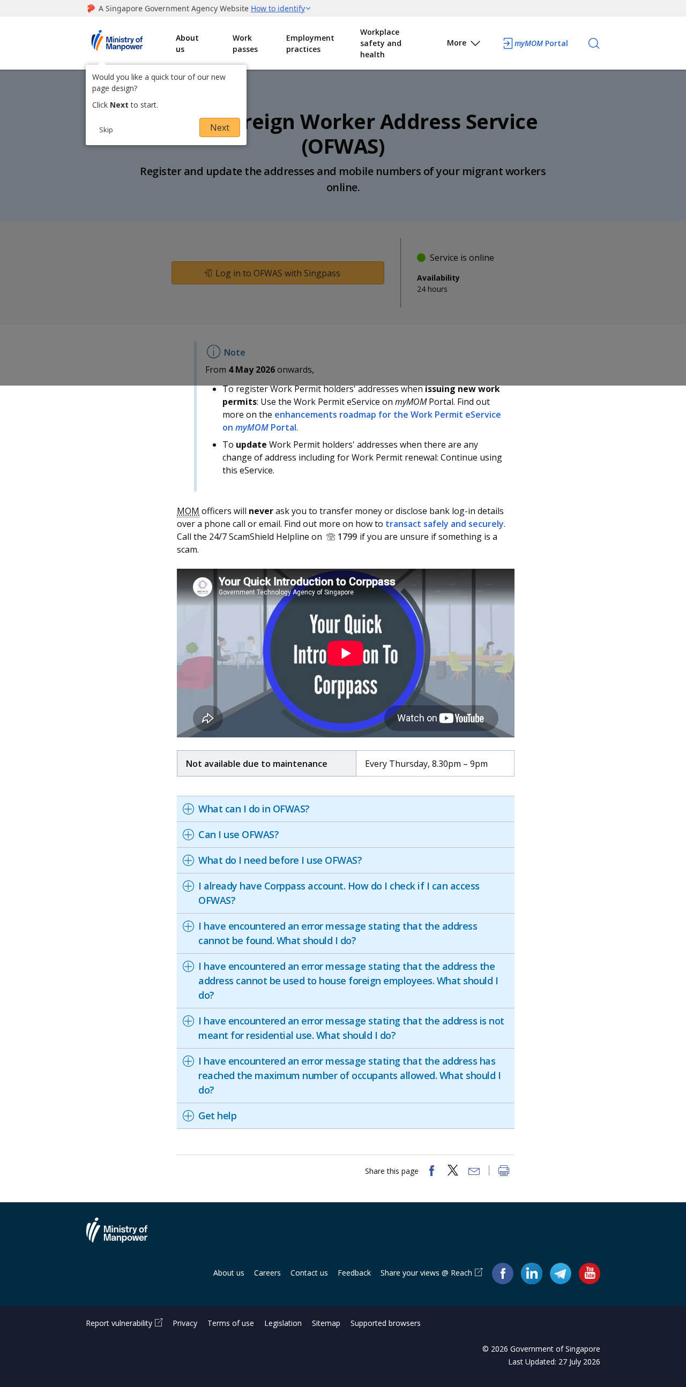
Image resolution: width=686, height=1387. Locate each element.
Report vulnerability (119, 1323)
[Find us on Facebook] (502, 1273)
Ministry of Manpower (125, 1236)
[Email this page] (474, 1172)
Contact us (309, 1273)
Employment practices (310, 43)
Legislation (283, 1323)
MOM (188, 511)
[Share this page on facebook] (431, 1171)
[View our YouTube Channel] (589, 1273)
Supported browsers (386, 1323)
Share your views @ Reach (426, 1273)
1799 (347, 536)
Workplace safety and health (380, 43)
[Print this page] (503, 1171)
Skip (106, 129)
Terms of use (230, 1323)
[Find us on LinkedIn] (531, 1273)
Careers (267, 1273)
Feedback (354, 1273)
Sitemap (326, 1323)
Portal (541, 43)
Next (219, 127)
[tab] (345, 809)
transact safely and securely (444, 524)
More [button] (456, 42)
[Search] (593, 43)
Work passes (245, 43)
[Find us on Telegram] (560, 1273)
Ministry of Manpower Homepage (131, 43)
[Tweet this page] (453, 1172)
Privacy (185, 1323)
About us (187, 43)
